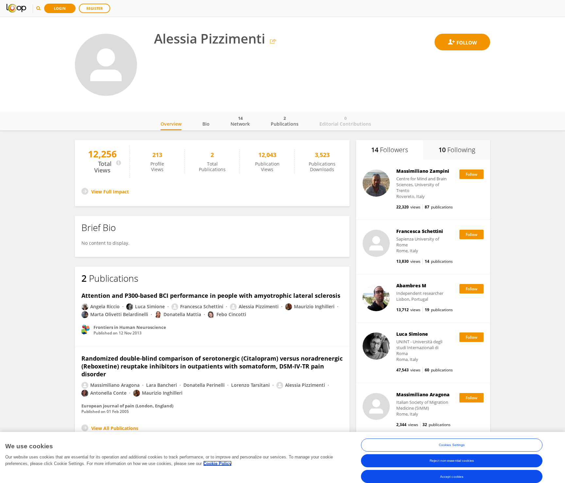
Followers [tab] (389, 149)
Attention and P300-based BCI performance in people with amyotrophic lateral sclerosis (210, 295)
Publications (285, 121)
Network (240, 121)
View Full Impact (110, 191)
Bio (206, 124)
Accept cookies (451, 476)
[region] (282, 457)
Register (94, 8)
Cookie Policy (217, 463)
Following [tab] (456, 149)
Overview (171, 124)
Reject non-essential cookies (452, 460)
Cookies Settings (452, 445)
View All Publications (114, 428)
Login (60, 8)
